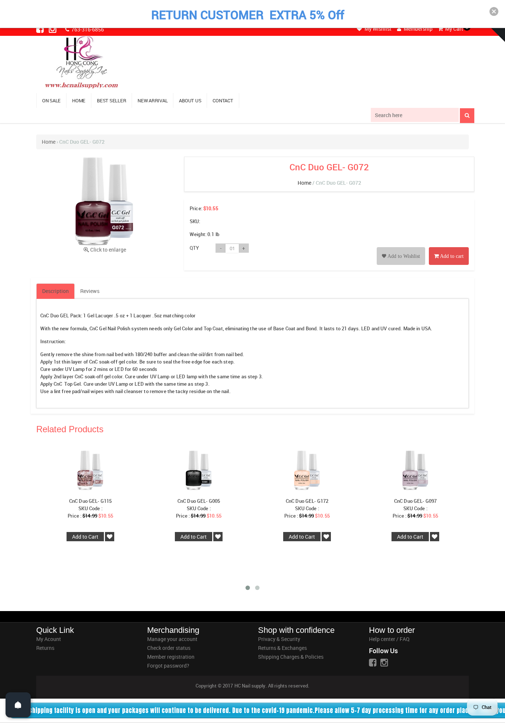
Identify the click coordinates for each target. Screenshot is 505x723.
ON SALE (51, 100)
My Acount (48, 638)
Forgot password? (168, 665)
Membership (418, 28)
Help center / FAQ (389, 638)
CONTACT (223, 100)
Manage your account (172, 638)
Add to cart (451, 256)
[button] (493, 11)
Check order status (168, 647)
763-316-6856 (87, 29)
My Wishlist (377, 28)
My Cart (453, 28)
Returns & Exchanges (282, 647)
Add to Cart (85, 536)
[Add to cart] (449, 247)
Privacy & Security (279, 638)
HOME (78, 100)
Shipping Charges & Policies (290, 656)
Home (48, 141)
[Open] (18, 704)
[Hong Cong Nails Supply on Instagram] (53, 29)
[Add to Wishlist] (401, 247)
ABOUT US (190, 100)
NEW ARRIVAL (152, 100)
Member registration (170, 656)
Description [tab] (55, 290)
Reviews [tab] (89, 290)
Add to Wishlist (403, 256)
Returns (45, 647)
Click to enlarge (108, 249)
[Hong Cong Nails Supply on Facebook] (40, 29)
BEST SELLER (111, 100)
